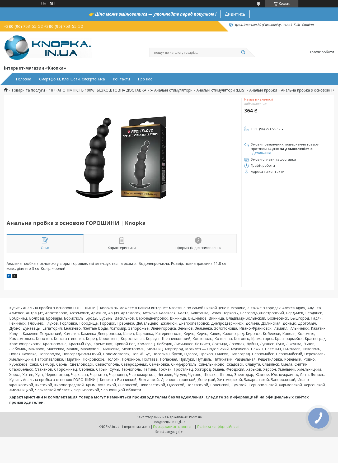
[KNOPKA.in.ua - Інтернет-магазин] (48, 47)
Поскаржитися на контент (173, 426)
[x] (14, 276)
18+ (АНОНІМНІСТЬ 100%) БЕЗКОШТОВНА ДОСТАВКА (97, 90)
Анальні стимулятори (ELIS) (221, 90)
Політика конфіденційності (218, 426)
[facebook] (9, 276)
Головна (23, 79)
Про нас (145, 79)
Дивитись (235, 14)
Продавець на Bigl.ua (169, 422)
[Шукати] (243, 52)
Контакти (121, 79)
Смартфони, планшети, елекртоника (72, 79)
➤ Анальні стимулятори (171, 90)
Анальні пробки (263, 90)
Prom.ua (195, 417)
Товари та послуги (28, 90)
